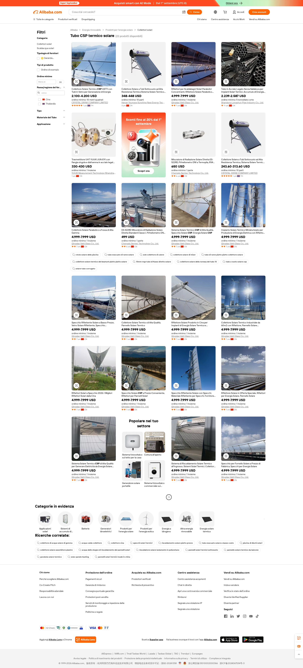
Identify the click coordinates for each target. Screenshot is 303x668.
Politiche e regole (94, 612)
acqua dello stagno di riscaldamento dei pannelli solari (106, 550)
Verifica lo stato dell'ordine (237, 591)
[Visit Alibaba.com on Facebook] (226, 616)
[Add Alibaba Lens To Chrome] (85, 639)
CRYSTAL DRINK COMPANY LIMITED (90, 102)
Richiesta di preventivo (143, 585)
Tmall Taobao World (136, 653)
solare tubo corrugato (85, 269)
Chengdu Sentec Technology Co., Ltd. (189, 173)
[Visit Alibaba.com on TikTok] (257, 616)
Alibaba (73, 30)
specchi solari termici (142, 543)
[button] (184, 12)
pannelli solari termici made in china (114, 557)
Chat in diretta (185, 585)
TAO (176, 653)
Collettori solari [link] (144, 30)
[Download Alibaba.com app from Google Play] (253, 639)
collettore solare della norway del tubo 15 (198, 262)
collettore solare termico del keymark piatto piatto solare (101, 262)
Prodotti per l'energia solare (119, 30)
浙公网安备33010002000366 (203, 663)
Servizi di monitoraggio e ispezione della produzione (105, 604)
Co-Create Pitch (47, 585)
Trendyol (185, 653)
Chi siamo (44, 572)
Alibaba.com (210, 639)
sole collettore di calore (153, 255)
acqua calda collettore (92, 543)
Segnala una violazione (189, 609)
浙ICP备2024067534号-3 (232, 663)
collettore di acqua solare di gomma (56, 543)
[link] (299, 638)
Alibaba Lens (55, 639)
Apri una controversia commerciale (195, 591)
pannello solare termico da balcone (242, 550)
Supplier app (156, 639)
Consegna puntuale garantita (100, 591)
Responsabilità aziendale (51, 591)
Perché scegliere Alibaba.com (54, 579)
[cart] (225, 12)
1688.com (119, 653)
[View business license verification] (179, 663)
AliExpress (106, 653)
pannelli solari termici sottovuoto (203, 550)
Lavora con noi (46, 597)
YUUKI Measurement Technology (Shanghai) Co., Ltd (94, 173)
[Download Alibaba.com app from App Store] (229, 639)
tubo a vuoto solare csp (236, 262)
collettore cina (117, 543)
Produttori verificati (141, 579)
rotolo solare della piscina (87, 255)
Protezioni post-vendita (97, 597)
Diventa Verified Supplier (236, 597)
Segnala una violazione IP (190, 603)
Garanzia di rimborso (95, 585)
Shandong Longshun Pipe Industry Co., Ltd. (242, 102)
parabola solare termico (51, 557)
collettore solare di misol (184, 255)
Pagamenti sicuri (94, 579)
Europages (197, 653)
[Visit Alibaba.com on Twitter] (238, 616)
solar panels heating (80, 557)
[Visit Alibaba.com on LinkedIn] (232, 616)
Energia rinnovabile (91, 30)
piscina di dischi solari (252, 543)
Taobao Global (164, 653)
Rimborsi (182, 597)
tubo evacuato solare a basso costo (218, 543)
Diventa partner (231, 603)
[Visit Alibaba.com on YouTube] (251, 616)
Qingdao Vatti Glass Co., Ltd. (185, 102)
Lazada (151, 653)
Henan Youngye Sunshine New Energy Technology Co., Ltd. (144, 102)
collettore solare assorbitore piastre (56, 550)
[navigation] (51, 264)
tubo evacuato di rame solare (121, 255)
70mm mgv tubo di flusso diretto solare (153, 262)
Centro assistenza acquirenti (192, 579)
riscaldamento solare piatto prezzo (177, 543)
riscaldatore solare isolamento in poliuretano (159, 550)
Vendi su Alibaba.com (234, 579)
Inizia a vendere (231, 585)
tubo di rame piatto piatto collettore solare (224, 255)
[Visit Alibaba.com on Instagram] (245, 616)
